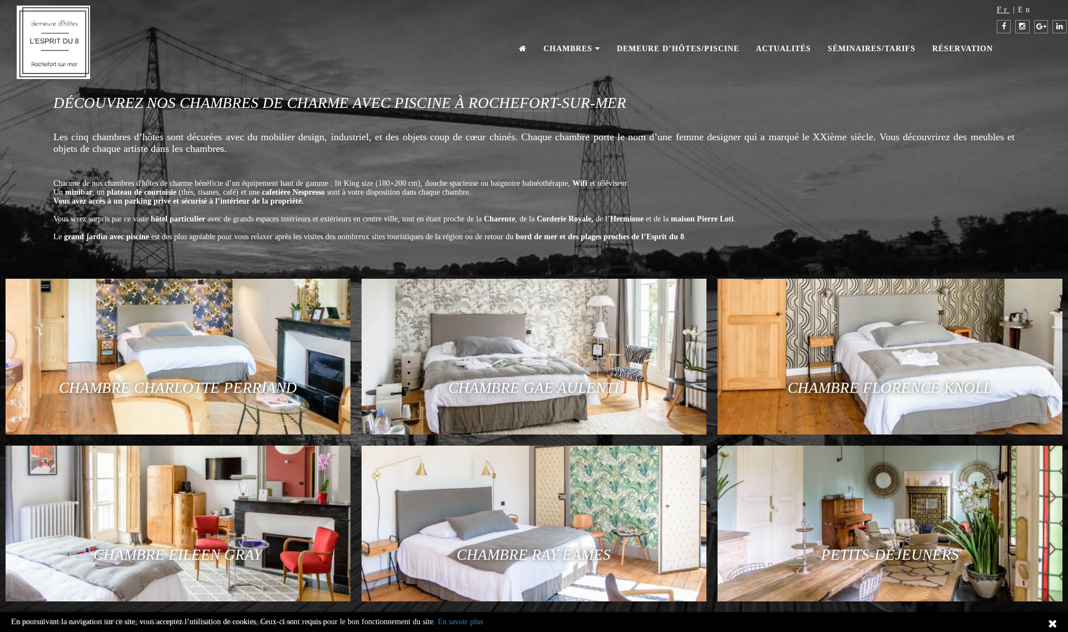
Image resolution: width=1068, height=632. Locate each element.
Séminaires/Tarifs (872, 49)
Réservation (962, 49)
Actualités (783, 49)
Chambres (569, 49)
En (1025, 10)
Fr (1003, 10)
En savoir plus (460, 622)
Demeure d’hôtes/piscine (678, 49)
